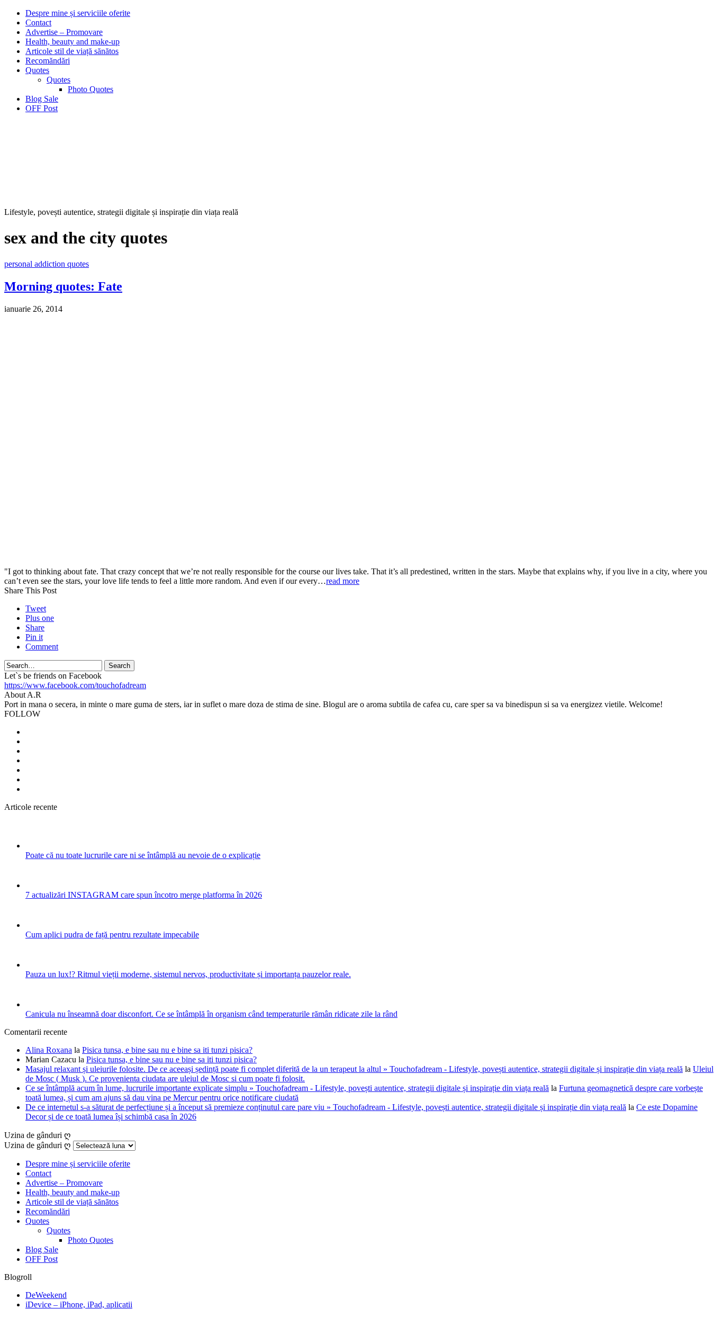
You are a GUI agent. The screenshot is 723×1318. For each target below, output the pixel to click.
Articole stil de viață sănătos (72, 51)
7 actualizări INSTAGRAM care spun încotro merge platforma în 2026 (143, 894)
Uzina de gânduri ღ (37, 1145)
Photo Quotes (90, 89)
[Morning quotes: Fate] (104, 561)
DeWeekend (46, 1294)
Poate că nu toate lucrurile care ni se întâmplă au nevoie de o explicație (142, 855)
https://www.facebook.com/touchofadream (75, 685)
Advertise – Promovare (64, 32)
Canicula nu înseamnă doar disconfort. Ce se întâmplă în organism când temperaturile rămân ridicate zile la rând (211, 1013)
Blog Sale (41, 98)
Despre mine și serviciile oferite (77, 12)
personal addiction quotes (46, 263)
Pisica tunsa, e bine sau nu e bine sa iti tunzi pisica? (167, 1049)
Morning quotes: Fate (63, 286)
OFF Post (41, 108)
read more (342, 580)
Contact (38, 22)
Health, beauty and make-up (72, 41)
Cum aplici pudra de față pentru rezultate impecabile (112, 934)
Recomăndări (47, 60)
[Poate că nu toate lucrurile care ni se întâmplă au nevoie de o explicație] (39, 845)
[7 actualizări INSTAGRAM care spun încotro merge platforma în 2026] (39, 885)
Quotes (37, 70)
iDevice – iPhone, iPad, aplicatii (78, 1304)
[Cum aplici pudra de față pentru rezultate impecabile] (39, 924)
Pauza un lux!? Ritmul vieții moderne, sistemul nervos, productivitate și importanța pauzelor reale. (188, 974)
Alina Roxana (48, 1049)
